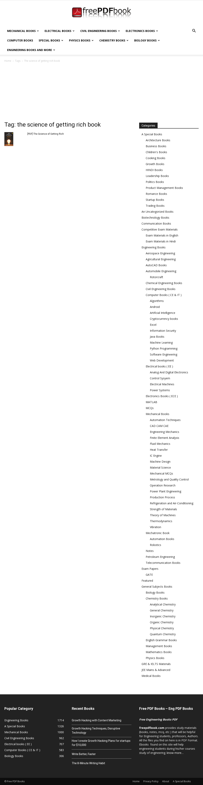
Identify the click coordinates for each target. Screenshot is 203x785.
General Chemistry (161, 610)
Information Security (163, 330)
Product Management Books (164, 188)
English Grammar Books (161, 640)
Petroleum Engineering (160, 557)
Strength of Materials (163, 509)
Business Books (156, 146)
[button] (194, 31)
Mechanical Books (21, 31)
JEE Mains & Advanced (156, 670)
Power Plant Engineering (165, 491)
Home (7, 60)
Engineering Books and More (29, 50)
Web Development (162, 360)
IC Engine (156, 455)
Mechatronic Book (157, 533)
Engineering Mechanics (164, 432)
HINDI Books (154, 170)
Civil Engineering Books (98, 31)
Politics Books (155, 182)
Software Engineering (163, 354)
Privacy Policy (150, 781)
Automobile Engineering (161, 271)
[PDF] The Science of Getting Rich (45, 134)
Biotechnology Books (155, 217)
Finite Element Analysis (164, 438)
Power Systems (160, 390)
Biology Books (145, 40)
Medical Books (151, 676)
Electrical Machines (162, 384)
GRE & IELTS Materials (156, 664)
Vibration (155, 527)
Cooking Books (155, 158)
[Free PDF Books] (101, 13)
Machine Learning (161, 342)
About (165, 781)
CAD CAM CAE (159, 426)
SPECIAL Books (49, 40)
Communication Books (156, 223)
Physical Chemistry (162, 628)
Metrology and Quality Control (169, 479)
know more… (175, 753)
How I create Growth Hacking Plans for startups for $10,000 (101, 743)
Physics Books (79, 40)
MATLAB (151, 402)
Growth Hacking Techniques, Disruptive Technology (96, 730)
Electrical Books (58, 31)
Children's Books (156, 152)
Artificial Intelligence (162, 313)
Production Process (162, 497)
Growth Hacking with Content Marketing (96, 720)
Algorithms (157, 301)
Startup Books (155, 200)
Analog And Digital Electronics (169, 372)
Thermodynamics (161, 521)
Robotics (155, 545)
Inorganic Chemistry (162, 616)
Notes (150, 551)
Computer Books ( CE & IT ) (164, 295)
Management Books (159, 646)
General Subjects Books (157, 586)
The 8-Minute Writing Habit (88, 763)
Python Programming (163, 348)
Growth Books (155, 164)
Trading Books (155, 206)
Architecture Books (158, 140)
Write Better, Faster (84, 754)
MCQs (150, 408)
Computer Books (20, 40)
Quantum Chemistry (163, 634)
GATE (149, 574)
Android (155, 307)
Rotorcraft (156, 277)
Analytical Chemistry (163, 604)
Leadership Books (157, 176)
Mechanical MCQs (161, 473)
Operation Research (162, 485)
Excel (153, 325)
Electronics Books (140, 31)
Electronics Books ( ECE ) (162, 396)
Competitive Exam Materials (160, 229)
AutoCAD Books (156, 265)
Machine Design (160, 461)
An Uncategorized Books (157, 211)
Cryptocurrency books (164, 319)
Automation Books (162, 539)
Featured (147, 580)
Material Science (160, 467)
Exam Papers (150, 569)
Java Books (157, 336)
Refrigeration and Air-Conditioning (171, 503)
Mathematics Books (159, 652)
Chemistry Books (112, 40)
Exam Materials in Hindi (161, 241)
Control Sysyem (160, 378)
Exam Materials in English (162, 235)
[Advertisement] (101, 93)
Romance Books (156, 194)
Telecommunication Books (163, 563)
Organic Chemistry (161, 622)
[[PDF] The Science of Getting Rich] (8, 139)
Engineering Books (154, 247)
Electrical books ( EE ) (159, 366)
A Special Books (152, 134)
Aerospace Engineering (160, 253)
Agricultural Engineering (161, 259)
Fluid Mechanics (160, 444)
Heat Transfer (159, 450)
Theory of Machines (163, 515)
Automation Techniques (165, 420)
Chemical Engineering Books (164, 283)
